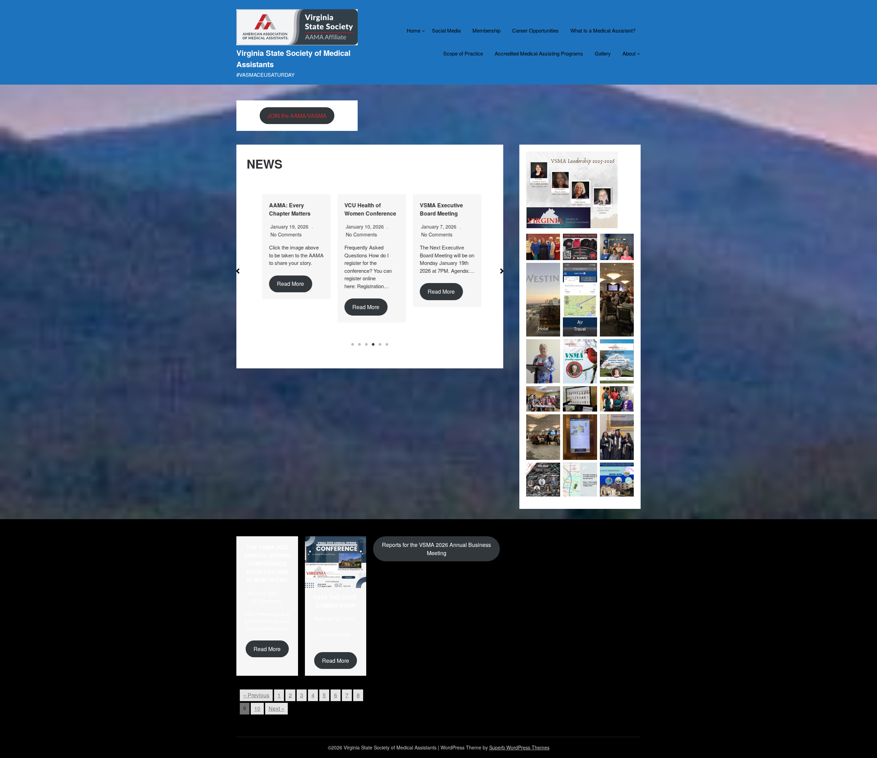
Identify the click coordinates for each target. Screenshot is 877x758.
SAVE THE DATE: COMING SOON (335, 601)
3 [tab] (366, 344)
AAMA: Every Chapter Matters (288, 209)
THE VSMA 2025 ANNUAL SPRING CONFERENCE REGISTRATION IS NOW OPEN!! (267, 563)
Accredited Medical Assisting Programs (539, 53)
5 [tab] (379, 344)
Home (413, 30)
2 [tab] (359, 344)
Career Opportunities (535, 30)
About (628, 53)
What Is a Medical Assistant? (602, 30)
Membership (486, 30)
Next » (276, 708)
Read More (288, 284)
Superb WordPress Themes (519, 747)
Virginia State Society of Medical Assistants (293, 58)
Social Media (446, 30)
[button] (237, 271)
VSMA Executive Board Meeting (439, 209)
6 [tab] (386, 344)
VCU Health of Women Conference (368, 209)
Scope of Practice (463, 53)
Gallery (603, 53)
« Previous (256, 695)
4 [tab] (373, 344)
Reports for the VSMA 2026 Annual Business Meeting (436, 549)
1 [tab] (352, 344)
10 (257, 708)
